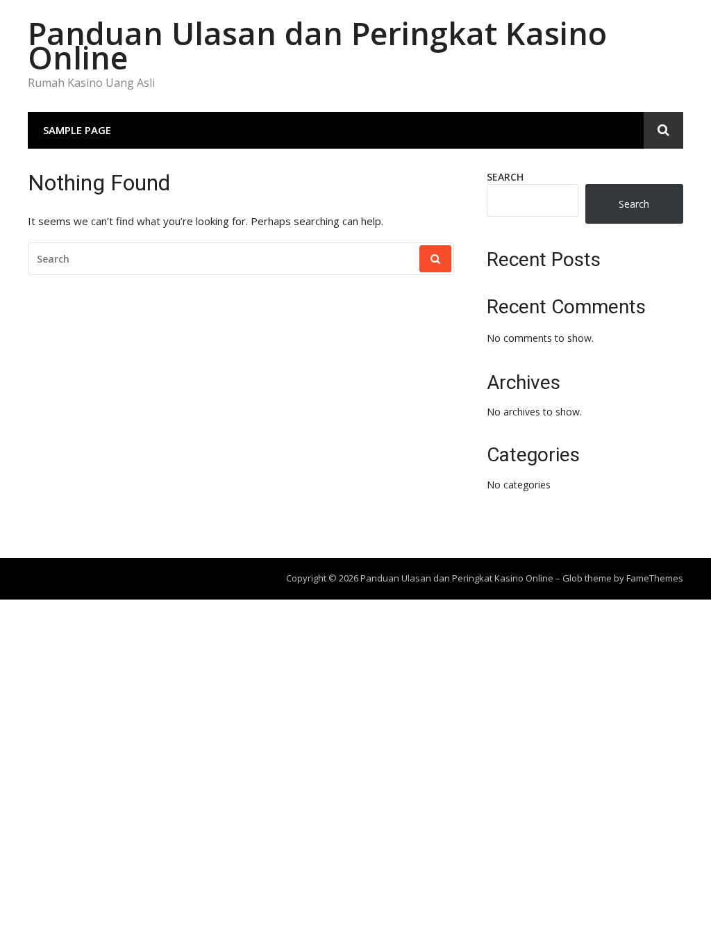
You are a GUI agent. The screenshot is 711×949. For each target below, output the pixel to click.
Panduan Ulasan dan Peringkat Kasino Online (317, 45)
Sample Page (77, 130)
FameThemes (654, 578)
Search (505, 176)
